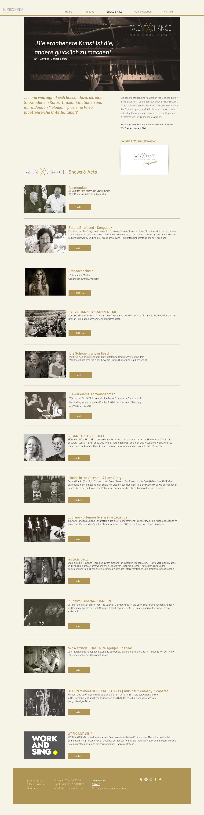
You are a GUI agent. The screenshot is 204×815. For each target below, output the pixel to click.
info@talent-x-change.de (69, 787)
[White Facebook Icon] (155, 779)
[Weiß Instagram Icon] (150, 779)
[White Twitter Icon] (160, 779)
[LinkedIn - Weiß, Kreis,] (146, 779)
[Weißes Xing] (141, 779)
